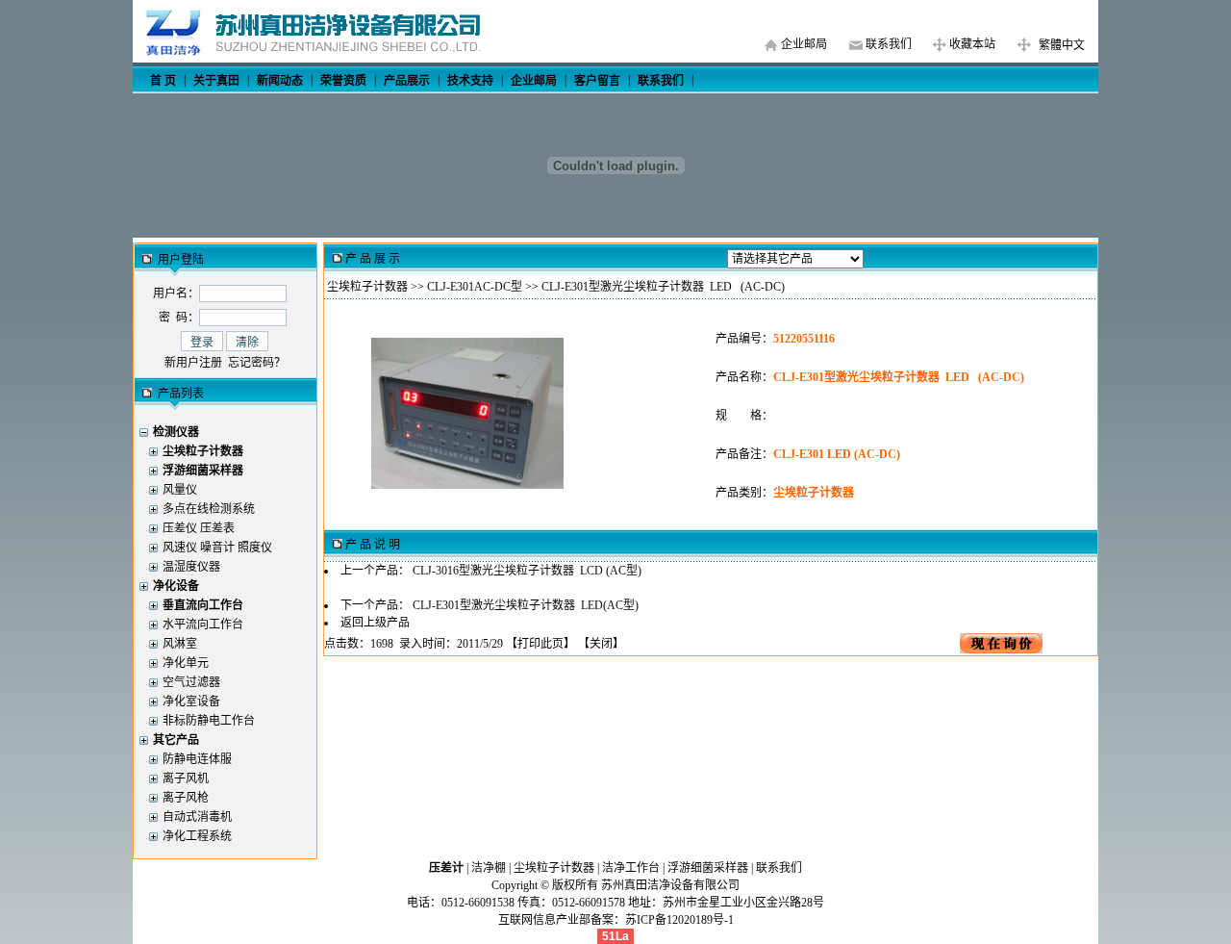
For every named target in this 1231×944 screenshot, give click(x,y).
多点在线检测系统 (209, 509)
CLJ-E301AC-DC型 (474, 286)
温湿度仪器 (191, 567)
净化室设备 (191, 701)
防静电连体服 (197, 759)
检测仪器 (176, 432)
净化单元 (186, 663)
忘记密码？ (257, 363)
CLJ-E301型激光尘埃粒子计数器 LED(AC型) (526, 605)
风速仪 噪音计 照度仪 (217, 547)
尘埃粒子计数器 (367, 286)
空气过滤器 (191, 682)
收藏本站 (972, 44)
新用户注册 (193, 363)
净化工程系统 (197, 836)
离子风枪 (186, 797)
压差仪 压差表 (199, 528)
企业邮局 (804, 44)
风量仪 (180, 490)
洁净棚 (488, 868)
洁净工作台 (631, 868)
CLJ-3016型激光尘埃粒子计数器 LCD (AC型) (527, 570)
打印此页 (540, 644)
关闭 (601, 644)
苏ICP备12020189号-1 (679, 920)
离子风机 (186, 778)
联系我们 (889, 44)
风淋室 (180, 644)
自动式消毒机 (197, 817)
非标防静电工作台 (209, 720)
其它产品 (176, 740)
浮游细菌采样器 (707, 868)
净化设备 (176, 586)
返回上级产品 (375, 622)
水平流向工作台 (203, 624)
